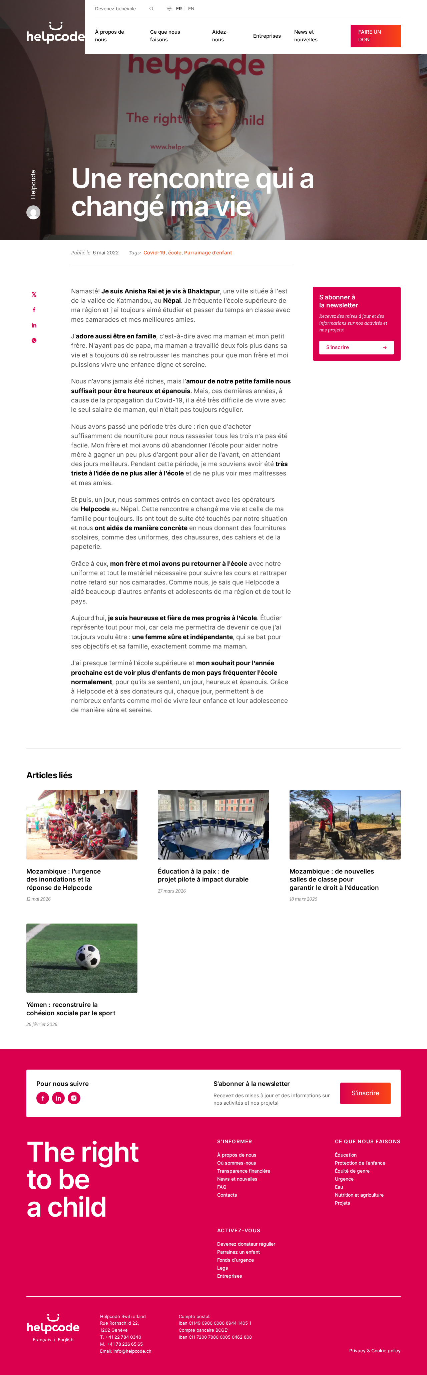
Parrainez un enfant (238, 1252)
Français (42, 1339)
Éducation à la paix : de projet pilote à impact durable (203, 875)
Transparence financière (243, 1171)
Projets (342, 1203)
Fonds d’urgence (235, 1260)
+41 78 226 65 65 (125, 1344)
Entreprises (267, 35)
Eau (339, 1187)
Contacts (227, 1195)
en (191, 8)
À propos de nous (237, 1155)
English (65, 1339)
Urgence (344, 1179)
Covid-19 (154, 252)
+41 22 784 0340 (123, 1337)
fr (179, 8)
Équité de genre (352, 1171)
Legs (222, 1268)
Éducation (346, 1155)
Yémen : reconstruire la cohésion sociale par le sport (70, 1009)
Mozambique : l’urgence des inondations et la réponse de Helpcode (63, 880)
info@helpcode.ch (132, 1351)
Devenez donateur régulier (246, 1244)
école (174, 252)
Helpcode (33, 184)
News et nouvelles (237, 1179)
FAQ (222, 1187)
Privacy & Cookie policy (375, 1350)
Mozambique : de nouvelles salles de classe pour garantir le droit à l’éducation (334, 880)
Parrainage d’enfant (208, 252)
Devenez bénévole (115, 8)
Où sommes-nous (236, 1163)
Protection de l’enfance (360, 1163)
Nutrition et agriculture (359, 1195)
